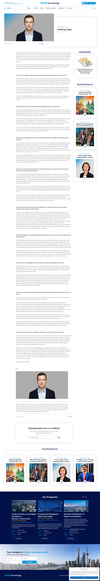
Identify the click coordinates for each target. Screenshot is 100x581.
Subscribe (29, 562)
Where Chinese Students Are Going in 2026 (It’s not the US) (85, 125)
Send (59, 437)
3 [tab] (86, 79)
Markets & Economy (20, 416)
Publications (61, 8)
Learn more (18, 538)
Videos (42, 8)
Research (69, 8)
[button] (97, 568)
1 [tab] (83, 79)
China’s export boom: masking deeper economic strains (85, 157)
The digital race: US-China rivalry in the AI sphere (85, 460)
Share (40, 43)
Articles (36, 8)
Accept (84, 577)
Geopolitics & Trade (8, 43)
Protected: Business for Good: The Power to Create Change (85, 71)
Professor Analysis (51, 8)
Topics (28, 8)
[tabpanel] (85, 65)
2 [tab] (85, 79)
